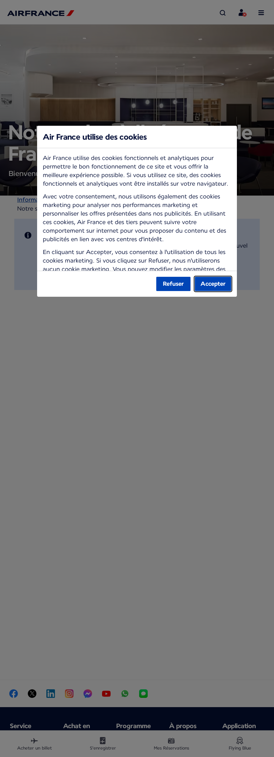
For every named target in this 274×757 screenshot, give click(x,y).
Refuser (173, 283)
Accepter (213, 283)
